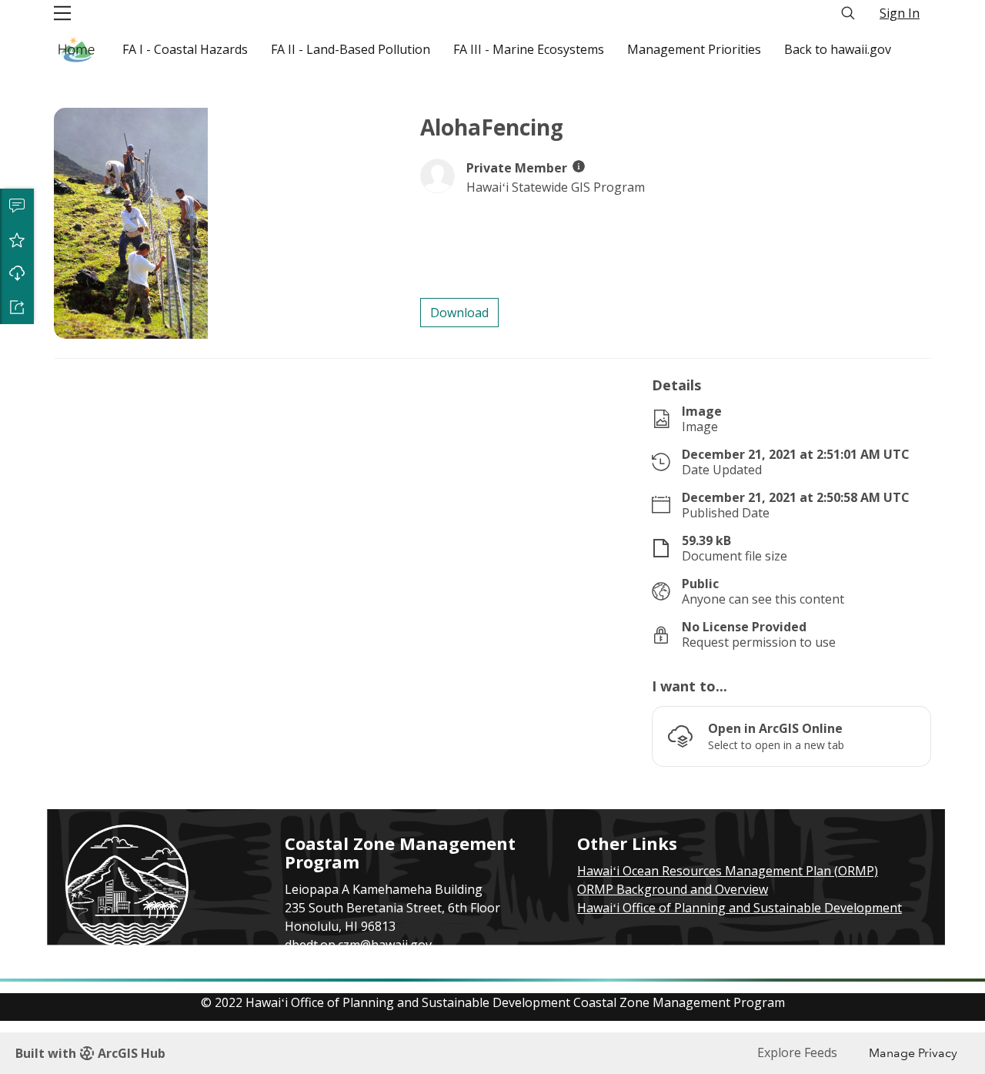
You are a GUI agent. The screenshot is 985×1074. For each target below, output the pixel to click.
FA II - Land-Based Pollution (350, 49)
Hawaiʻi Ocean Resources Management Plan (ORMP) (727, 870)
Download (17, 273)
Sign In (900, 13)
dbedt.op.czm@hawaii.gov (358, 944)
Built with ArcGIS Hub (90, 1053)
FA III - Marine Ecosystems (528, 49)
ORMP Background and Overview (672, 889)
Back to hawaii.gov (837, 49)
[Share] (17, 307)
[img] (578, 166)
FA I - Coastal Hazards (185, 49)
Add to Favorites (17, 239)
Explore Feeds (797, 1052)
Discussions (17, 205)
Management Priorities (694, 49)
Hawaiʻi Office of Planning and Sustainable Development (739, 907)
